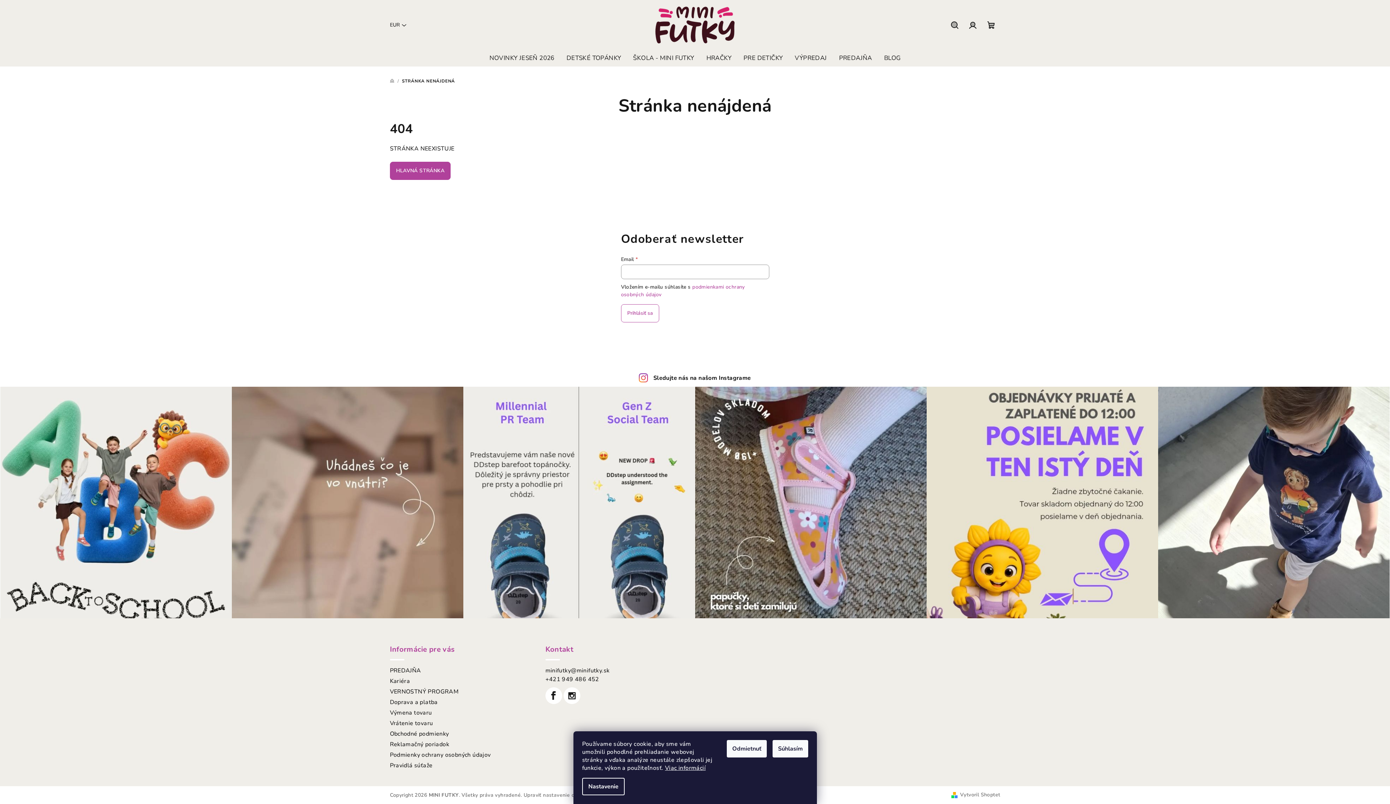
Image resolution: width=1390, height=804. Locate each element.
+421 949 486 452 (572, 679)
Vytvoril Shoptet (980, 794)
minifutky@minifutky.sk (577, 671)
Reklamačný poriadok (420, 744)
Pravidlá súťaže (411, 765)
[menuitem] (522, 58)
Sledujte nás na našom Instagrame (702, 378)
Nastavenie (603, 787)
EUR (395, 24)
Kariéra (400, 681)
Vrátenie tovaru (411, 723)
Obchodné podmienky (419, 734)
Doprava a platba (414, 702)
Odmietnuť (746, 749)
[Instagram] (572, 695)
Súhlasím (790, 749)
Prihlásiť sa (640, 313)
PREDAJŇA (405, 671)
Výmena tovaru (411, 713)
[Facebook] (553, 695)
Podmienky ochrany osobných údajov (440, 755)
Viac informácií (685, 768)
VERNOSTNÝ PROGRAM (424, 692)
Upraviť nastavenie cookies (557, 795)
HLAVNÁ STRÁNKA (420, 170)
